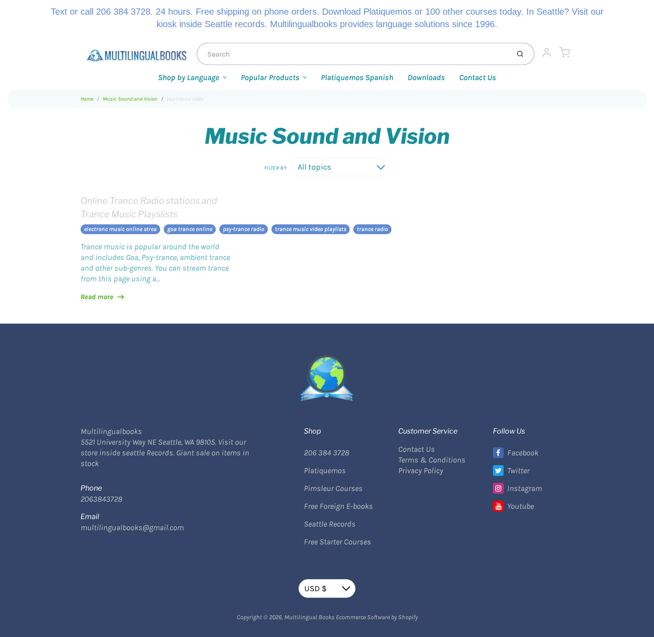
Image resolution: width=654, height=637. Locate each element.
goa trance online (189, 229)
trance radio (372, 229)
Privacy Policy (420, 470)
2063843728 (101, 499)
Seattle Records (329, 524)
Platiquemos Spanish (357, 77)
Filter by (275, 168)
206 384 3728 (326, 453)
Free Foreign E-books (338, 506)
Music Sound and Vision (130, 99)
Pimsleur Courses (333, 488)
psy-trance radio (185, 99)
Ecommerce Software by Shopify (377, 617)
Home (87, 99)
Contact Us (477, 77)
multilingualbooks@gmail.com (132, 527)
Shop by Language (188, 77)
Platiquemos (325, 470)
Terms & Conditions (431, 460)
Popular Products (270, 77)
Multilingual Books (309, 617)
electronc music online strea (120, 229)
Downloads (426, 77)
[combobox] (352, 54)
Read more (97, 296)
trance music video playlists (310, 229)
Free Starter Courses (337, 542)
